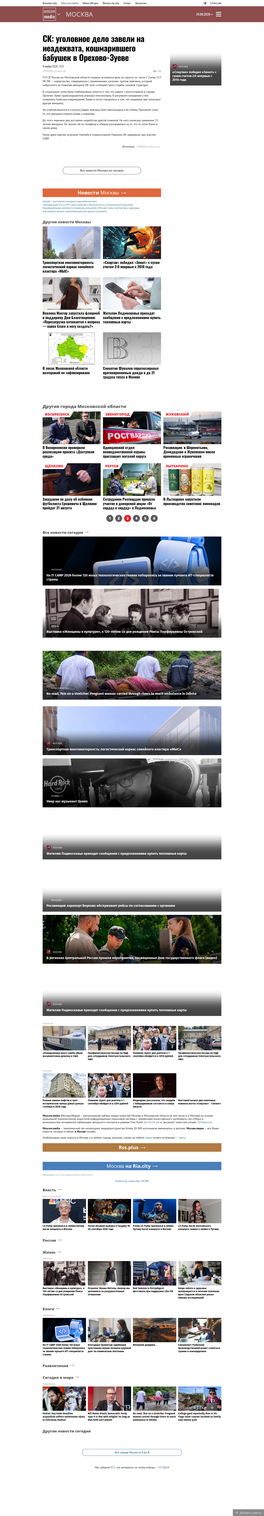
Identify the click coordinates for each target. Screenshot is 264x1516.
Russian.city (50, 3)
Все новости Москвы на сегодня (101, 170)
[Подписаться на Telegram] (205, 3)
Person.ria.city (111, 3)
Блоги (48, 1309)
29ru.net (47, 1070)
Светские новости (48, 1175)
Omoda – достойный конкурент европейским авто (70, 201)
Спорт (127, 3)
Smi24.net (48, 1023)
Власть (49, 1190)
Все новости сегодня (63, 532)
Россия (49, 1240)
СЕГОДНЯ (163, 1467)
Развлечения (55, 1366)
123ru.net (215, 3)
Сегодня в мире (58, 1377)
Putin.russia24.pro (52, 1196)
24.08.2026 (203, 14)
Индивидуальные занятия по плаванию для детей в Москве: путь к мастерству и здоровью (91, 207)
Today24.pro (49, 1383)
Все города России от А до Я (132, 1452)
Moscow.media (69, 3)
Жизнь (49, 1252)
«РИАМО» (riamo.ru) (54, 71)
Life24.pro (48, 1258)
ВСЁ (112, 1467)
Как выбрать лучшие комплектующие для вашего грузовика (75, 211)
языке (148, 1137)
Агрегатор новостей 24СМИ (132, 1181)
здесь (182, 1137)
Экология (140, 3)
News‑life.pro (90, 3)
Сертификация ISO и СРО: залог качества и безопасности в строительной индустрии (88, 204)
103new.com (204, 1122)
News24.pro (49, 1315)
